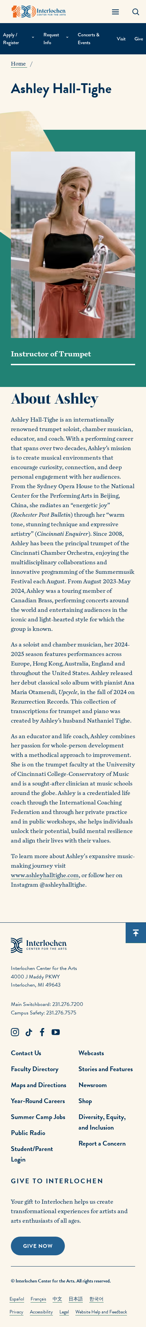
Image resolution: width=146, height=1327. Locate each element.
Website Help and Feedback (101, 1311)
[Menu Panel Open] (115, 11)
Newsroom (92, 1085)
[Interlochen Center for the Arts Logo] (38, 11)
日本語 (76, 1299)
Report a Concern (102, 1143)
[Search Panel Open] (136, 11)
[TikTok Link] (28, 1032)
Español (17, 1299)
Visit (121, 38)
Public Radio (28, 1133)
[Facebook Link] (42, 1032)
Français (38, 1299)
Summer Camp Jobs (38, 1117)
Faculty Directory (34, 1069)
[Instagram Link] (15, 1032)
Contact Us (26, 1053)
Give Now (38, 1246)
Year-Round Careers (38, 1101)
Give (138, 38)
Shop (85, 1101)
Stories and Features (105, 1069)
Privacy (16, 1311)
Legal (64, 1311)
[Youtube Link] (56, 1032)
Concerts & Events (88, 38)
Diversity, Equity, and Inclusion (102, 1122)
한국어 (96, 1299)
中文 (57, 1299)
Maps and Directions (38, 1085)
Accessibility (41, 1311)
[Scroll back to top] (136, 933)
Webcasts (91, 1053)
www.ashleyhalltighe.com (45, 875)
